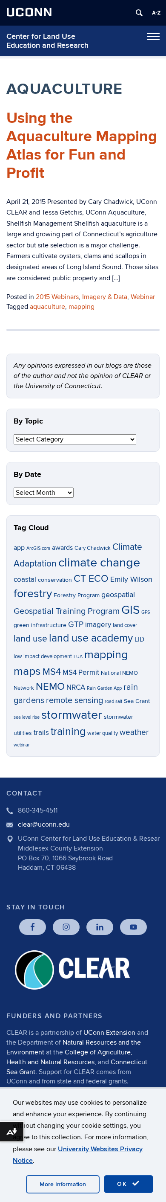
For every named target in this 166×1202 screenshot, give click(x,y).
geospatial (118, 594)
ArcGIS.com (38, 548)
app (19, 548)
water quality (102, 733)
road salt (113, 701)
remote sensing (74, 700)
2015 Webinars (57, 297)
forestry (33, 594)
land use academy (91, 638)
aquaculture (47, 306)
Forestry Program (77, 595)
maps (27, 671)
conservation (55, 580)
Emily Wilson (131, 579)
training (68, 731)
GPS (145, 612)
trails (41, 733)
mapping (81, 306)
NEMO (50, 686)
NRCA (75, 687)
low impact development (43, 656)
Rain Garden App (104, 688)
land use (30, 638)
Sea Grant (137, 701)
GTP (75, 625)
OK (123, 1183)
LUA (78, 656)
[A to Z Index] (156, 13)
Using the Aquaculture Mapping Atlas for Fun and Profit (81, 146)
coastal (25, 579)
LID (139, 640)
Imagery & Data (104, 297)
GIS (130, 610)
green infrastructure (40, 625)
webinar (22, 745)
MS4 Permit (81, 672)
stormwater (71, 715)
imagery (98, 625)
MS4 (52, 671)
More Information (63, 1184)
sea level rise (27, 717)
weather (134, 732)
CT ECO (91, 579)
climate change (99, 562)
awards (62, 548)
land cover (125, 625)
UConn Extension (109, 1032)
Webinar (143, 297)
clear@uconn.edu (44, 824)
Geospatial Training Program (67, 611)
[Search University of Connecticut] (139, 13)
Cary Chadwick (92, 548)
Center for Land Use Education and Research (47, 41)
